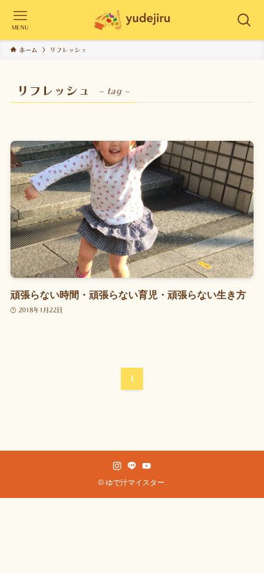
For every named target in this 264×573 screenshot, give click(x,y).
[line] (132, 466)
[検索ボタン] (244, 20)
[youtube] (146, 466)
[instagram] (117, 466)
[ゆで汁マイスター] (132, 20)
